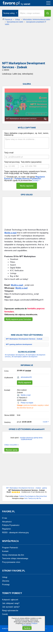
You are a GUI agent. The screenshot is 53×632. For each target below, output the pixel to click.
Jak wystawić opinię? (11, 607)
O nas (4, 518)
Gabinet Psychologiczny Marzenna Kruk (33, 496)
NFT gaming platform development (19, 344)
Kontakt (5, 551)
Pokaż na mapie (27, 403)
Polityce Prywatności (30, 624)
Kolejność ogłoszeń (10, 600)
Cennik (5, 614)
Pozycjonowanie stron (11, 562)
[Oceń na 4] (17, 492)
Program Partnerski (10, 548)
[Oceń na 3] (16, 492)
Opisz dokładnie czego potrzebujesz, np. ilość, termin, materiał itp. (26, 134)
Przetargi (5, 584)
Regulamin (6, 529)
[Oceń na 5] (19, 492)
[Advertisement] (26, 44)
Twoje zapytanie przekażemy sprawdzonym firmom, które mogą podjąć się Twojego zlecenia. (25, 172)
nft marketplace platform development (24, 356)
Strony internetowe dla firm (13, 555)
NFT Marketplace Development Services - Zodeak (24, 339)
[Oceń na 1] (12, 492)
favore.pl (19, 3)
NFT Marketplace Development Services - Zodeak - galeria (26, 488)
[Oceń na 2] (14, 492)
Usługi (4, 577)
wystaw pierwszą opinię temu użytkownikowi (31, 438)
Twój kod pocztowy (12, 162)
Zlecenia (5, 581)
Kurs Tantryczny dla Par (32, 498)
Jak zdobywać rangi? (10, 603)
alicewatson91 (26, 377)
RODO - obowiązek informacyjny (15, 532)
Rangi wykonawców (10, 610)
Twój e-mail (8, 153)
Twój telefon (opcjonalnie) (31, 162)
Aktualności (7, 521)
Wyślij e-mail (10, 233)
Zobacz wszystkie (10, 445)
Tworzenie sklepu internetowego (15, 558)
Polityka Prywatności (10, 525)
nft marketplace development (15, 355)
